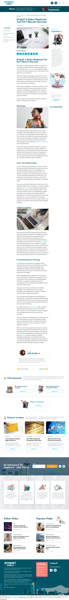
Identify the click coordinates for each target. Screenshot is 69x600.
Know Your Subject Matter (9, 33)
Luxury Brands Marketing (57, 100)
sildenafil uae (45, 597)
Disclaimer (40, 569)
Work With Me (41, 567)
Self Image (7, 30)
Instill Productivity (9, 37)
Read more (23, 391)
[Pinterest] (56, 3)
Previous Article (24, 369)
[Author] (39, 353)
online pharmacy (14, 597)
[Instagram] (52, 3)
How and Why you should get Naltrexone (17, 596)
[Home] (9, 3)
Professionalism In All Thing (10, 40)
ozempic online (64, 597)
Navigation (40, 572)
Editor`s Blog (41, 574)
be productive (44, 241)
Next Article (42, 369)
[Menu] (63, 3)
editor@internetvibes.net (55, 566)
